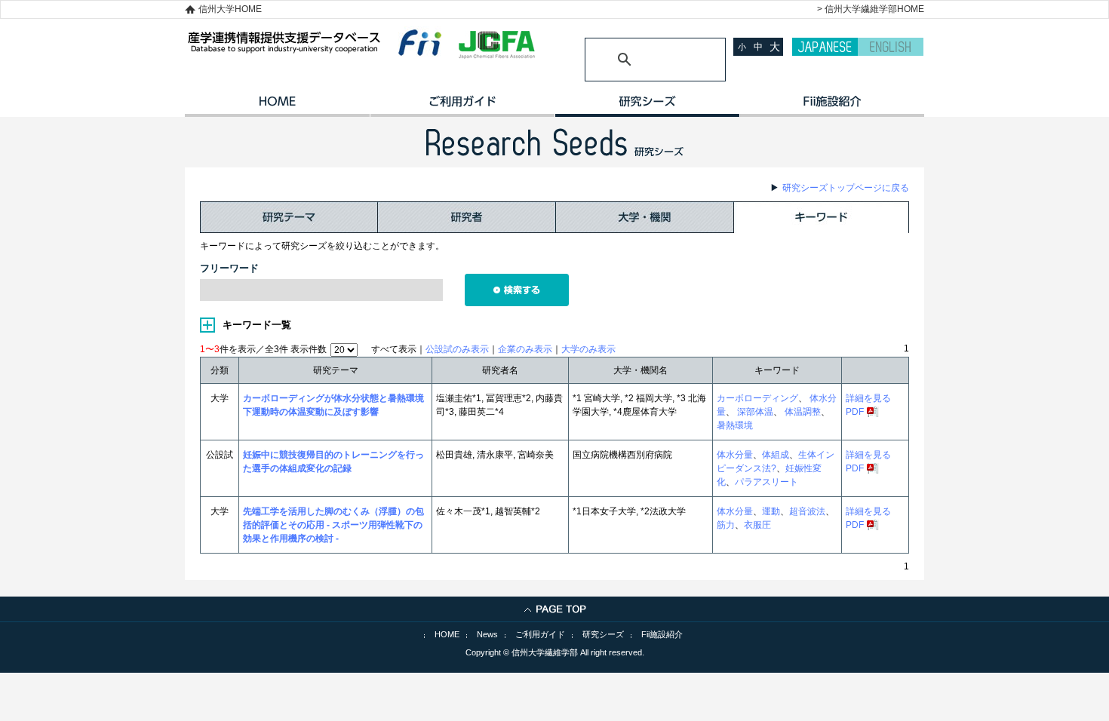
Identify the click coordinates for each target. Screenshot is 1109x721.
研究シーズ (646, 106)
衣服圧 (757, 525)
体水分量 (735, 454)
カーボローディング (757, 398)
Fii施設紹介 (662, 634)
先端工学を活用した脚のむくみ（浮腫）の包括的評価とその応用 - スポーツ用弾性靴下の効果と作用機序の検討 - (333, 525)
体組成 (775, 454)
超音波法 (807, 511)
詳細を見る (868, 398)
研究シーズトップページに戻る (845, 188)
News (487, 634)
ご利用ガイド (462, 106)
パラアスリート (766, 482)
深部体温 (754, 412)
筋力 (726, 525)
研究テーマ (289, 217)
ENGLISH (890, 47)
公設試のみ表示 (457, 349)
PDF (855, 412)
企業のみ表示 (525, 349)
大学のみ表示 (588, 349)
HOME (277, 106)
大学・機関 (645, 217)
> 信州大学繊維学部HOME (870, 9)
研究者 (467, 217)
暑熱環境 (735, 425)
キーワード (821, 217)
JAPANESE (825, 47)
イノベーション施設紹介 (831, 106)
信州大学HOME (230, 9)
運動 (771, 511)
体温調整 (801, 412)
